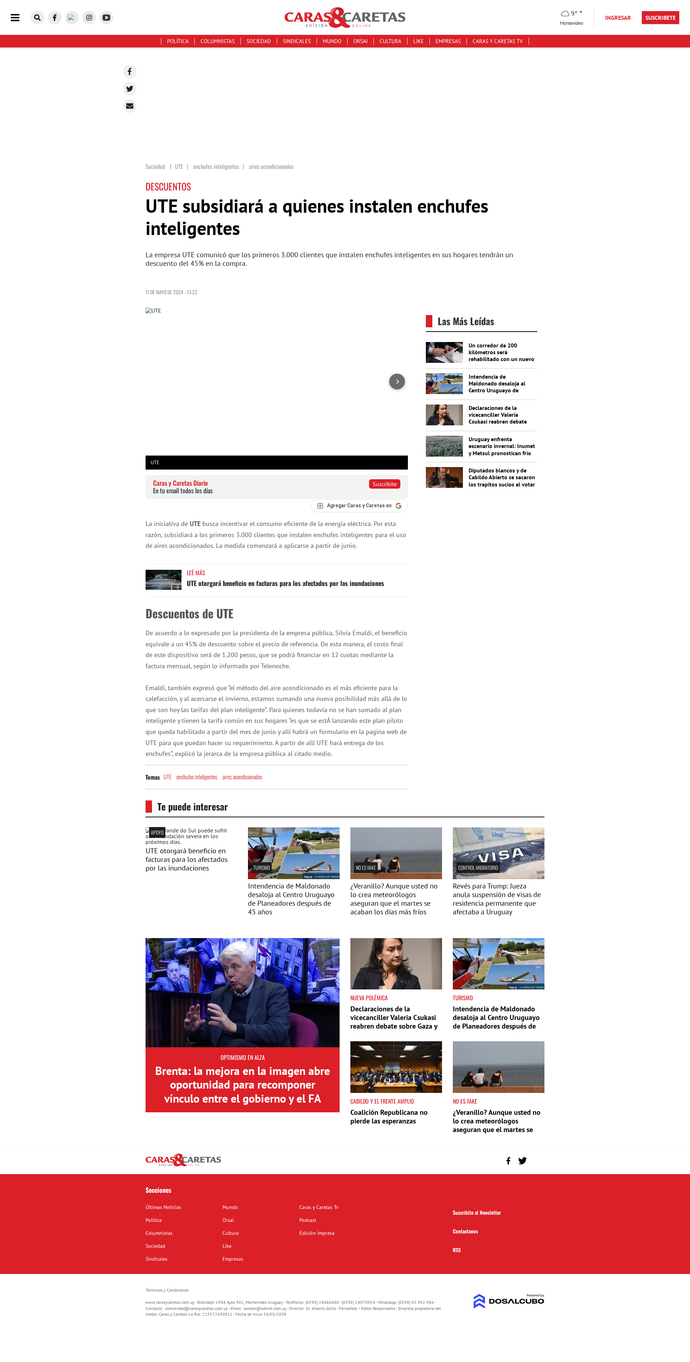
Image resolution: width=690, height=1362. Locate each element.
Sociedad (259, 41)
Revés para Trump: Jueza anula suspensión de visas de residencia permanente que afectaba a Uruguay (497, 899)
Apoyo (157, 832)
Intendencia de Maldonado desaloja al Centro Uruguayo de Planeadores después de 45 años (499, 390)
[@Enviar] (130, 106)
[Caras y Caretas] (183, 1165)
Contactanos (465, 1231)
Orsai (360, 41)
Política (178, 41)
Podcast (307, 1220)
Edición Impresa (317, 1233)
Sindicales (297, 41)
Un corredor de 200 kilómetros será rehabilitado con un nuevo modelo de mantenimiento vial (502, 359)
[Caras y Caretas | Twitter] (72, 17)
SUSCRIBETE (660, 17)
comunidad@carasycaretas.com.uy (196, 1308)
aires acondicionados (242, 777)
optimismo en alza (243, 1057)
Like (418, 41)
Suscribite (385, 484)
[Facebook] (130, 71)
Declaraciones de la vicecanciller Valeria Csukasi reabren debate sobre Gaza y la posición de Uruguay (498, 421)
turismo (261, 867)
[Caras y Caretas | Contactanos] (536, 1159)
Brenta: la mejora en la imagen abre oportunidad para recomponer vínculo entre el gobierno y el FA (242, 1084)
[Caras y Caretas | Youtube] (106, 17)
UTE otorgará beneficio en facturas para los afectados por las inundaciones (285, 583)
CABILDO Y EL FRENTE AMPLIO (382, 1101)
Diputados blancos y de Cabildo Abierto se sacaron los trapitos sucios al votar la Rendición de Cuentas (502, 481)
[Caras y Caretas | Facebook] (54, 17)
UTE (167, 777)
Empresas (448, 41)
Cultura (390, 41)
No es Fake (366, 867)
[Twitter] (130, 89)
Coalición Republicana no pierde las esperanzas (389, 1117)
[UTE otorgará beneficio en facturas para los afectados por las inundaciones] (163, 583)
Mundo (332, 41)
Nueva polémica (369, 997)
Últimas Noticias (163, 1207)
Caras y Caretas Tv (498, 41)
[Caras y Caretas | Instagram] (89, 17)
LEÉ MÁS (196, 572)
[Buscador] (37, 17)
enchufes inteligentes (196, 777)
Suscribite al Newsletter (477, 1212)
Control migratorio (478, 867)
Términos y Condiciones (167, 1290)
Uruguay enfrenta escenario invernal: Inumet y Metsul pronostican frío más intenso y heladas (502, 449)
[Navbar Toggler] (20, 18)
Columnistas (218, 41)
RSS (457, 1249)
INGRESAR (618, 17)
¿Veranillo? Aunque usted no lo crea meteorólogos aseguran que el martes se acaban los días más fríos (394, 899)
